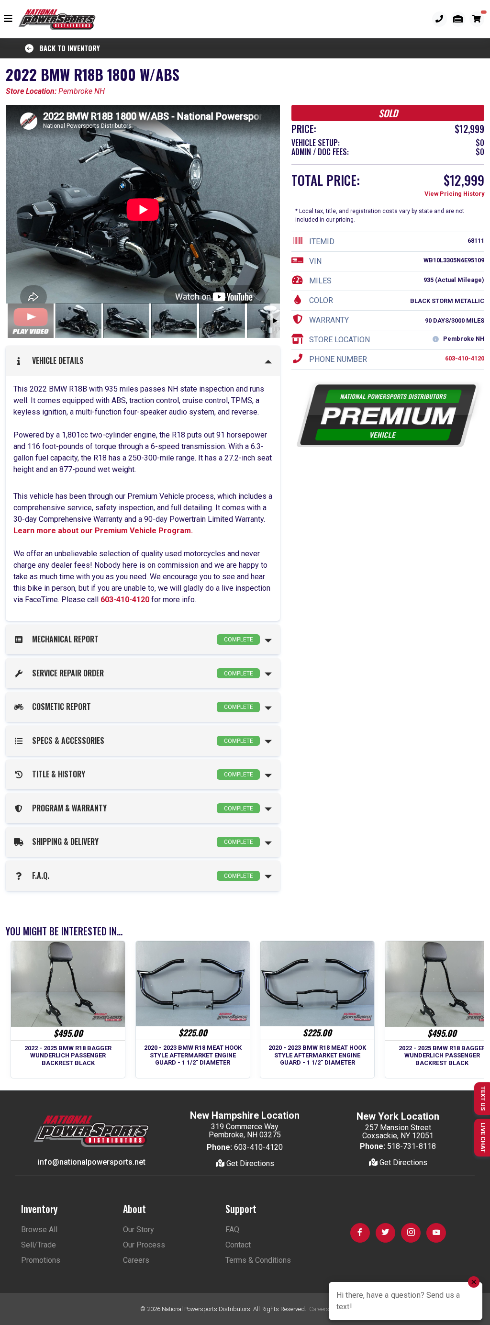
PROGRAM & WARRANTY (140, 808)
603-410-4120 (124, 599)
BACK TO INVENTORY (66, 48)
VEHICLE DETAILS (56, 360)
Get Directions (249, 1163)
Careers (136, 1260)
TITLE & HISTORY (140, 774)
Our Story (138, 1229)
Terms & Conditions (258, 1260)
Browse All (39, 1229)
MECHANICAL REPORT (140, 639)
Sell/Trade (38, 1244)
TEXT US (483, 1098)
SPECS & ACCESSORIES (140, 740)
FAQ (232, 1229)
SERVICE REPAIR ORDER (140, 673)
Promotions (40, 1260)
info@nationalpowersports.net (91, 1162)
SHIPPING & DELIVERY (140, 841)
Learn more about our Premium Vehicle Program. (103, 530)
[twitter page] (385, 1233)
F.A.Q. (140, 875)
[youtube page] (436, 1233)
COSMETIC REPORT (140, 706)
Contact (238, 1244)
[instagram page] (411, 1233)
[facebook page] (360, 1233)
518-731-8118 (411, 1146)
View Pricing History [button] (454, 193)
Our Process (144, 1244)
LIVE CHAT (483, 1138)
